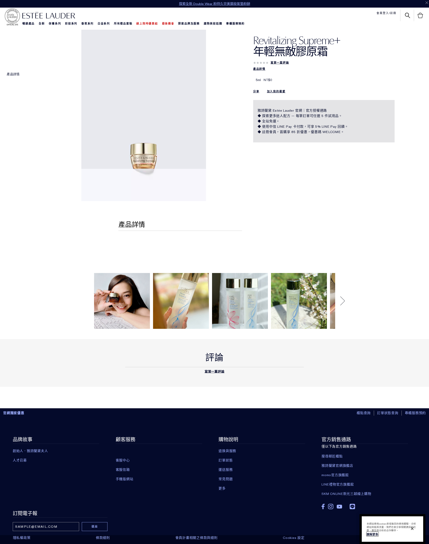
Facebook (323, 506)
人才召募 (20, 460)
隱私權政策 (22, 538)
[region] (392, 529)
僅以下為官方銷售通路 (346, 466)
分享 (256, 91)
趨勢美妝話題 (213, 23)
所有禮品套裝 (123, 23)
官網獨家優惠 (13, 413)
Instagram (330, 506)
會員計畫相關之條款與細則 (196, 538)
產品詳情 (13, 74)
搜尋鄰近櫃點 (332, 456)
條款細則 (103, 538)
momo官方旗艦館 (335, 475)
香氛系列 (87, 23)
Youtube (339, 507)
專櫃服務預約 (235, 23)
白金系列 (104, 23)
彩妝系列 (71, 23)
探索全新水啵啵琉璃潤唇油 (214, 4)
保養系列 (55, 23)
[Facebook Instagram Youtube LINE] (365, 505)
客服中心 (123, 460)
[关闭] (412, 529)
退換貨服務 (227, 451)
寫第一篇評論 (280, 63)
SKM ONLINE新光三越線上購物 (346, 494)
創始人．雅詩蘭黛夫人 (30, 451)
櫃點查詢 (364, 413)
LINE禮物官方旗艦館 (338, 484)
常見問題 (226, 479)
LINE (352, 506)
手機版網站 (124, 479)
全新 (42, 23)
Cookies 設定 (294, 538)
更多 (222, 488)
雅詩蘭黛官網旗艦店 (337, 465)
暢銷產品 (28, 23)
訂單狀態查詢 (387, 413)
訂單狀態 (226, 460)
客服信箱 (123, 469)
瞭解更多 (372, 534)
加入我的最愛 (276, 91)
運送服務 (226, 469)
